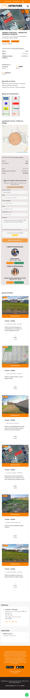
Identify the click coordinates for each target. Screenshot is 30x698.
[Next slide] (27, 19)
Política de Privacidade (15, 671)
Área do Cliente (7, 1)
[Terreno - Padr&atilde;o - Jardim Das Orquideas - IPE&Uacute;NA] (11, 6)
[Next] (26, 305)
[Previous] (4, 305)
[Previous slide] (2, 19)
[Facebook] (6, 621)
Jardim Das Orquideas (15, 36)
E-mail (3, 206)
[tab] (23, 11)
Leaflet (18, 152)
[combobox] (15, 192)
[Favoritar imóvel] (27, 298)
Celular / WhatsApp (6, 200)
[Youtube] (16, 621)
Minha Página (10, 263)
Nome (3, 195)
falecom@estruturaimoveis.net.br (13, 616)
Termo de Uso (15, 672)
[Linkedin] (13, 621)
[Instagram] (9, 621)
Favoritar (6, 41)
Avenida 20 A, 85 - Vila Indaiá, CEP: (15, 611)
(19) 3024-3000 (9, 615)
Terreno (4, 36)
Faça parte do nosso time (9, 635)
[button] (23, 1)
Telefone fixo (7, 211)
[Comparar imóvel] (27, 300)
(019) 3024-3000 (16, 1)
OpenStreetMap (25, 152)
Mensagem (4, 217)
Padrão (7, 36)
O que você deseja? (6, 189)
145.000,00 (25, 53)
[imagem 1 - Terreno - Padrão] (15, 305)
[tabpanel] (15, 19)
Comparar (15, 41)
